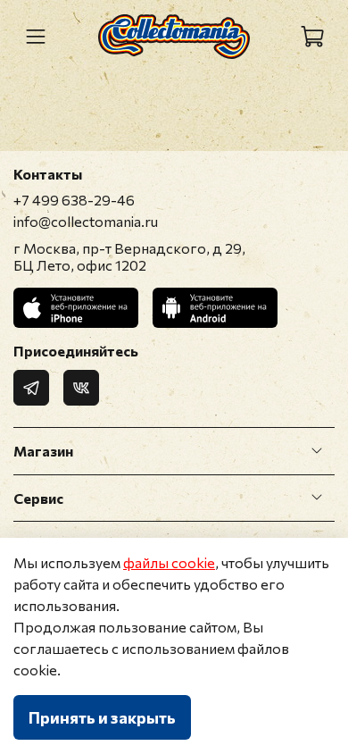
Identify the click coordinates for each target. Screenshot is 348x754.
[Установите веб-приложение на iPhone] (75, 308)
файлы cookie (169, 562)
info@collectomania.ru (85, 221)
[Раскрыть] (317, 451)
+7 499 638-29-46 (74, 199)
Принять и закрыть (102, 717)
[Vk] (81, 388)
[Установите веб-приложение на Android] (215, 308)
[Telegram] (31, 388)
